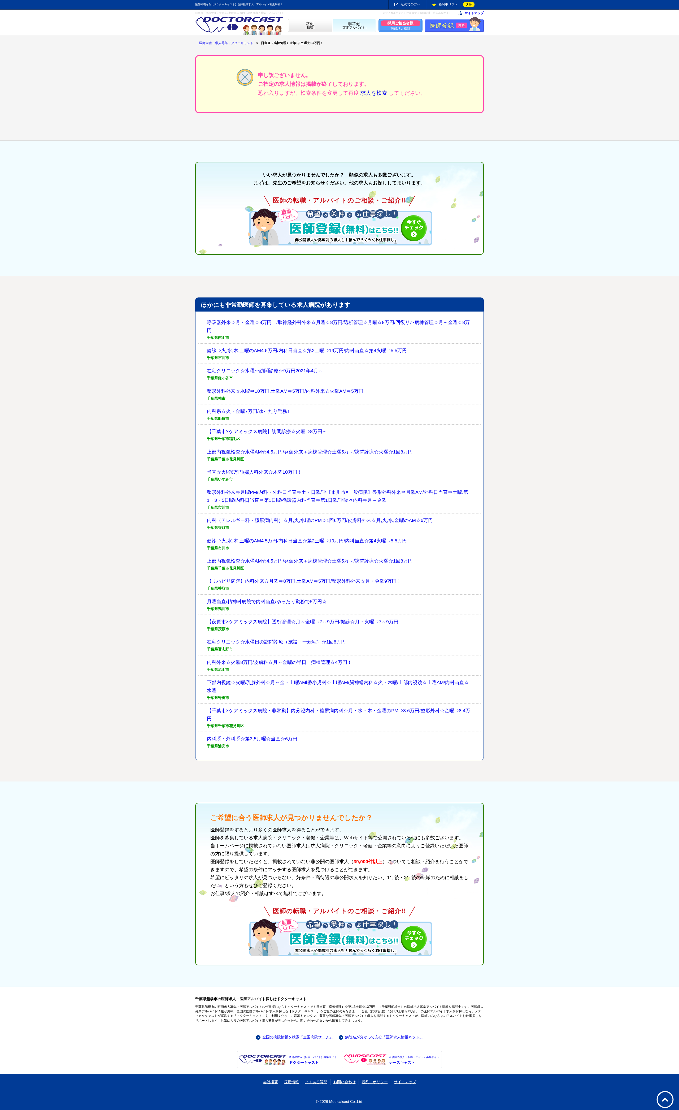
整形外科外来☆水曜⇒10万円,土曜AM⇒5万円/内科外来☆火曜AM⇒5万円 (285, 391)
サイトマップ (474, 13)
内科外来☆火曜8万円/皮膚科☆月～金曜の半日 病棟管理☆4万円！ (279, 662)
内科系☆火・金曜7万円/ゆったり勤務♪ (248, 411)
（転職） (310, 25)
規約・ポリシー (375, 1082)
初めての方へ (410, 4)
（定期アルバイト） (354, 25)
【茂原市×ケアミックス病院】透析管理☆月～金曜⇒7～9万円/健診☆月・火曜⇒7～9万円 (302, 621)
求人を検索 (373, 93)
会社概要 (270, 1082)
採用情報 (291, 1082)
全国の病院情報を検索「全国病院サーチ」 (297, 1037)
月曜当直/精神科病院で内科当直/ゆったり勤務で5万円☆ (267, 601)
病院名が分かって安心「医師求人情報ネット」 (384, 1037)
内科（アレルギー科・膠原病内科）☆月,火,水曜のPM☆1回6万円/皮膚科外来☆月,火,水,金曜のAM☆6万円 (320, 520)
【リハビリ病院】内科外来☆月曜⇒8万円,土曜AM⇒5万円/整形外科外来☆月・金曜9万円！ (304, 581)
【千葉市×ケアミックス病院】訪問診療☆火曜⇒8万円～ (267, 431)
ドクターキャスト (313, 1060)
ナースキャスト (414, 1060)
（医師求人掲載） (401, 25)
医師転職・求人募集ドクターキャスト (226, 43)
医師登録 (447, 25)
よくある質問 (316, 1082)
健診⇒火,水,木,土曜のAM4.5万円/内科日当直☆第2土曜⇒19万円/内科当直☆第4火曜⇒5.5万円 (307, 350)
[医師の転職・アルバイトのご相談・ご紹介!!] (339, 226)
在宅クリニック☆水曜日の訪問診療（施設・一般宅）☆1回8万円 (276, 642)
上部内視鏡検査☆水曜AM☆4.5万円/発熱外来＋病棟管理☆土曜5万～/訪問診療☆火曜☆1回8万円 (310, 452)
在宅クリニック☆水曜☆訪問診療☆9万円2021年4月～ (265, 370)
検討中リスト (455, 4)
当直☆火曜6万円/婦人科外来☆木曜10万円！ (254, 472)
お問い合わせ (344, 1082)
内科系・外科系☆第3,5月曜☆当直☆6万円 (252, 738)
